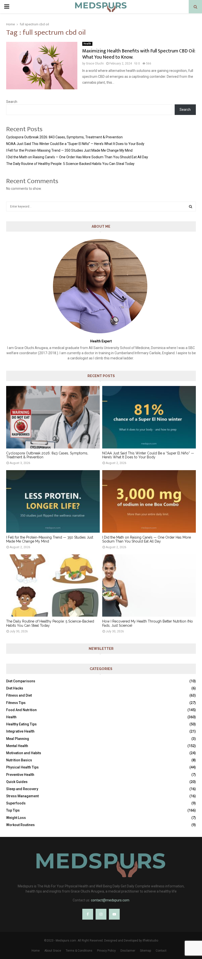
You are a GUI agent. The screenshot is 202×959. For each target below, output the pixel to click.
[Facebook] (87, 914)
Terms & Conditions (79, 950)
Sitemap (145, 950)
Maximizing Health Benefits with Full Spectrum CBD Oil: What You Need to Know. (138, 54)
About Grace (52, 950)
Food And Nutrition (21, 710)
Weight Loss (16, 818)
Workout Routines (20, 825)
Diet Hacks (14, 688)
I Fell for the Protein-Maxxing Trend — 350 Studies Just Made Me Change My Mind (69, 150)
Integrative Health (20, 731)
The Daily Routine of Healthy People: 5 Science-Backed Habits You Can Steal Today (70, 164)
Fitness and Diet (19, 695)
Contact (161, 950)
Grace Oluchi (95, 63)
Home (36, 950)
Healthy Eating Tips (21, 724)
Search (11, 102)
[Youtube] (114, 914)
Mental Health (17, 746)
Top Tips (13, 810)
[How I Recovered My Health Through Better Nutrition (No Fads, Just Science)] (149, 585)
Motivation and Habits (23, 753)
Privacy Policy (106, 950)
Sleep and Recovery (22, 789)
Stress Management (22, 796)
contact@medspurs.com (110, 900)
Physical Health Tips (22, 767)
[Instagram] (101, 914)
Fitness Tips (16, 703)
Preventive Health (20, 775)
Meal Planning (17, 739)
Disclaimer (127, 950)
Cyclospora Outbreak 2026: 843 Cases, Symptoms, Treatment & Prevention (64, 137)
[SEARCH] (190, 206)
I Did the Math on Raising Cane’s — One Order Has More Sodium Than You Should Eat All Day (77, 157)
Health (87, 43)
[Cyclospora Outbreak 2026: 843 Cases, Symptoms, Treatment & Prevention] (53, 417)
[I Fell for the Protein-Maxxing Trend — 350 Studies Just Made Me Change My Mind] (53, 501)
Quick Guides (17, 782)
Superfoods (16, 803)
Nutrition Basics (19, 760)
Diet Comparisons (20, 681)
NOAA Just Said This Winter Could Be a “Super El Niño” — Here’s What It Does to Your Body (75, 144)
